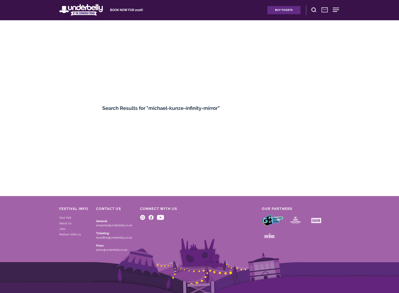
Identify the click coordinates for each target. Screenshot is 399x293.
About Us (65, 223)
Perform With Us (70, 234)
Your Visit (65, 217)
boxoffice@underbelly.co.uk (114, 237)
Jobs (62, 229)
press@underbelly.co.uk (111, 249)
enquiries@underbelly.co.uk (114, 225)
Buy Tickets (284, 10)
